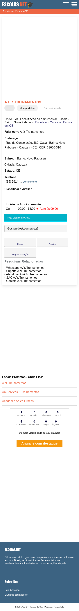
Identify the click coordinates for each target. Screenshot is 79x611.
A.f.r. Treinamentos (14, 383)
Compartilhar (27, 108)
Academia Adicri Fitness (18, 401)
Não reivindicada (52, 108)
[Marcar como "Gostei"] (7, 108)
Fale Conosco (12, 590)
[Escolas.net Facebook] (5, 566)
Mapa (20, 244)
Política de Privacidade (54, 607)
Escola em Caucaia (48, 122)
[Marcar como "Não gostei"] (12, 108)
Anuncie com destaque (39, 443)
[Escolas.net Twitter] (7, 566)
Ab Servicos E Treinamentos (20, 392)
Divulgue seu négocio (16, 594)
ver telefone (30, 181)
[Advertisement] (39, 59)
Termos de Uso (36, 607)
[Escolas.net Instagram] (9, 566)
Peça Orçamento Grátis (18, 217)
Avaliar (52, 244)
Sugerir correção (20, 254)
